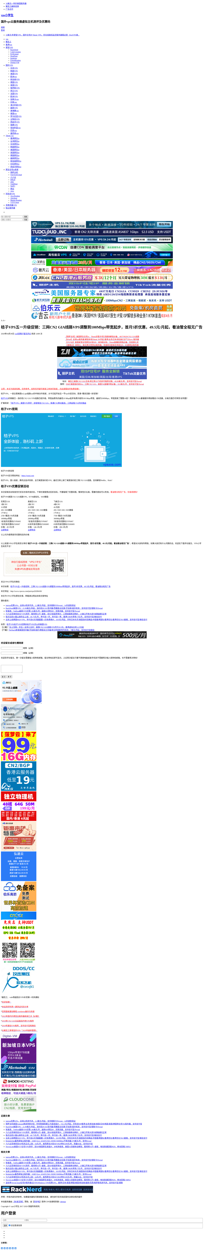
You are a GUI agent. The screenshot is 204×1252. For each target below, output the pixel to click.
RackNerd (14, 50)
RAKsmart (14, 54)
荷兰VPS (14, 91)
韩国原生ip (14, 147)
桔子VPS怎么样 (33, 624)
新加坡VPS (15, 79)
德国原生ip (14, 155)
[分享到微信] (13, 1248)
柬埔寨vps (14, 111)
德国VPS (14, 82)
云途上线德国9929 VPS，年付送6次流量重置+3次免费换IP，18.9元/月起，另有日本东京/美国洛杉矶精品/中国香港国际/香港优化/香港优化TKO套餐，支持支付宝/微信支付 (76, 620)
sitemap (63, 1202)
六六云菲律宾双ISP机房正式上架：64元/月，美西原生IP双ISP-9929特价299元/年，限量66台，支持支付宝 (49, 1144)
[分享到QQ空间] (2, 1248)
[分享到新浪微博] (5, 1248)
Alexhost (13, 198)
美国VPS (14, 74)
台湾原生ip (14, 141)
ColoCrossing (15, 52)
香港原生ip (14, 138)
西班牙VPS (15, 122)
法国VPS (14, 94)
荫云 (12, 189)
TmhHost (13, 184)
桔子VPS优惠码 (20, 624)
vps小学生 (7, 15)
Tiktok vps (10, 136)
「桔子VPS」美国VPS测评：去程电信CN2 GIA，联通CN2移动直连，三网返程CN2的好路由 (48, 403)
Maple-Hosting (16, 200)
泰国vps (13, 114)
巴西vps (13, 131)
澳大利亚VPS (15, 105)
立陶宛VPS (15, 119)
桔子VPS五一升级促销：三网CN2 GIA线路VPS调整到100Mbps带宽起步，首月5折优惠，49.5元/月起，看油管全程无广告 (60, 586)
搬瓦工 (8, 42)
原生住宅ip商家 (12, 170)
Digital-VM (14, 63)
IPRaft (12, 180)
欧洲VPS (14, 96)
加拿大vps (14, 99)
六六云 (13, 177)
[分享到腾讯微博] (7, 1248)
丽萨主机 (14, 172)
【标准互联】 (18, 1202)
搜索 (3, 27)
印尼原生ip (14, 164)
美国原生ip (14, 150)
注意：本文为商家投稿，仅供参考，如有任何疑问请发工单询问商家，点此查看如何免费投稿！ (40, 389)
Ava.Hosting (15, 196)
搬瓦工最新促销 (12, 6)
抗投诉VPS (10, 194)
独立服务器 (10, 208)
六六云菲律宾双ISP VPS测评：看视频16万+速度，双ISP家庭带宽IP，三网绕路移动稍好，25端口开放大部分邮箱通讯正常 (56, 614)
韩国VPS (14, 71)
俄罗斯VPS (15, 88)
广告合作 (9, 9)
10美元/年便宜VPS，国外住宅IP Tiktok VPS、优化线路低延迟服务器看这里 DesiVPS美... (42, 35)
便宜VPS (9, 48)
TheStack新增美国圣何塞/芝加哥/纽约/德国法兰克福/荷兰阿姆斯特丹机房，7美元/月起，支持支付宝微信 (51, 630)
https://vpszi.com (27, 476)
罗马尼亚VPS (15, 116)
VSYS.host (14, 202)
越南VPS (14, 108)
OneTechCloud (16, 175)
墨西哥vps (14, 133)
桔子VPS (4, 398)
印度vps (13, 102)
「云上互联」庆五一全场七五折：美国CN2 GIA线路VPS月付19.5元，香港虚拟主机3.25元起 (46, 627)
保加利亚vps (15, 128)
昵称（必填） (29, 648)
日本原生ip (14, 144)
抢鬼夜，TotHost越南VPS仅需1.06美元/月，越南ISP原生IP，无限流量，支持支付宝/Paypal (43, 611)
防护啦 (37, 1202)
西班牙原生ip (15, 167)
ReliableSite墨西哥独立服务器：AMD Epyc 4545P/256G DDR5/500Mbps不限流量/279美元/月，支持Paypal (48, 1141)
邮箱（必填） (29, 653)
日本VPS (14, 68)
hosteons (13, 58)
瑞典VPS (14, 125)
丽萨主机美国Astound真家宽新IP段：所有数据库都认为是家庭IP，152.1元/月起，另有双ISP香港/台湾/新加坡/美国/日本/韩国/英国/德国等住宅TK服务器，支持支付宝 (74, 1124)
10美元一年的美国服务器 (16, 3)
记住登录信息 (16, 1225)
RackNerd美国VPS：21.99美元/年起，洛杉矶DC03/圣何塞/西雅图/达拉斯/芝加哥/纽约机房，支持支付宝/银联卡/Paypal (54, 608)
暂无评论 (27, 334)
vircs (12, 191)
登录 (3, 30)
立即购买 (4, 530)
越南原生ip (14, 158)
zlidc (12, 182)
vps (7, 39)
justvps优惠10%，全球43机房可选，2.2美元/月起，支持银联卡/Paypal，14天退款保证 (41, 605)
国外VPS (9, 65)
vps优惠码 (19, 334)
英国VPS (14, 85)
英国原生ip (14, 153)
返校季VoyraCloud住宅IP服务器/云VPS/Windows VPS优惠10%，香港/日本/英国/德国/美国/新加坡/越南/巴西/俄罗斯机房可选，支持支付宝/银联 (64, 1183)
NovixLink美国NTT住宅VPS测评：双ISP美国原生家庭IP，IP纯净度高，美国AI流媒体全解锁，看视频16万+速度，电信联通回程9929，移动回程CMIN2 (68, 1147)
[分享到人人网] (10, 1248)
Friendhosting (15, 60)
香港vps (9, 45)
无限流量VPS (11, 205)
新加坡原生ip (15, 161)
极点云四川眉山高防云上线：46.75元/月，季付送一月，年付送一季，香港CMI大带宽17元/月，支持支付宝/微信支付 (54, 617)
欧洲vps (13, 77)
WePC (12, 186)
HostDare (14, 56)
